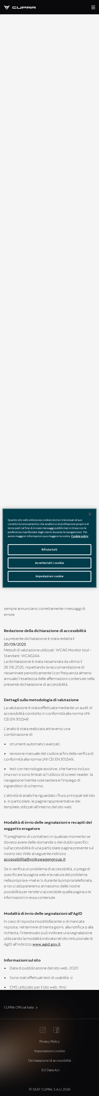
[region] (49, 548)
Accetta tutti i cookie (49, 562)
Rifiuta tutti (49, 549)
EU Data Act (51, 1070)
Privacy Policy (49, 1041)
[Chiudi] (90, 514)
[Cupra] (23, 7)
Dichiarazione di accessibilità (49, 1060)
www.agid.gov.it (46, 944)
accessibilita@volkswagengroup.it (35, 859)
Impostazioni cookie (50, 576)
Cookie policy (79, 536)
